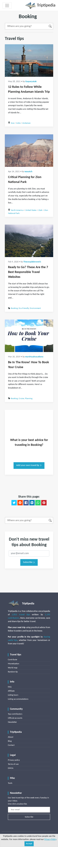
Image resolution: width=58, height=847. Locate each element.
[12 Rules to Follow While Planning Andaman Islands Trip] (29, 60)
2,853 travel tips (21, 614)
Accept (29, 844)
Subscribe (28, 562)
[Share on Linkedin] (32, 503)
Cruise (21, 398)
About (10, 737)
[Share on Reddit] (20, 503)
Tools (10, 783)
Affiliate (11, 691)
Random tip (13, 672)
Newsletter (12, 722)
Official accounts (15, 718)
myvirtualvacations (34, 357)
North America (17, 210)
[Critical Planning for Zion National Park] (29, 150)
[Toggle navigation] (7, 5)
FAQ (9, 687)
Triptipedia (45, 5)
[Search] (50, 26)
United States (30, 210)
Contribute (12, 660)
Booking (14, 308)
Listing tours (13, 695)
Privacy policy (14, 760)
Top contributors (15, 714)
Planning (28, 398)
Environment (35, 308)
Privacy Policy (50, 839)
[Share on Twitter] (14, 503)
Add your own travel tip (28, 465)
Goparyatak (31, 81)
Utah (40, 210)
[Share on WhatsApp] (38, 503)
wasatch (28, 172)
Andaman (26, 123)
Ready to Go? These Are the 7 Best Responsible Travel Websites (28, 272)
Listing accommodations (18, 699)
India (18, 123)
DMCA (10, 768)
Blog (10, 741)
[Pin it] (44, 503)
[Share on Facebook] (26, 503)
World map (12, 668)
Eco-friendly (24, 308)
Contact (11, 745)
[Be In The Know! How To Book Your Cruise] (29, 336)
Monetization (13, 664)
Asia (12, 123)
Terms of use (13, 764)
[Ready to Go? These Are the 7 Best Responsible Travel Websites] (29, 241)
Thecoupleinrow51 (32, 262)
